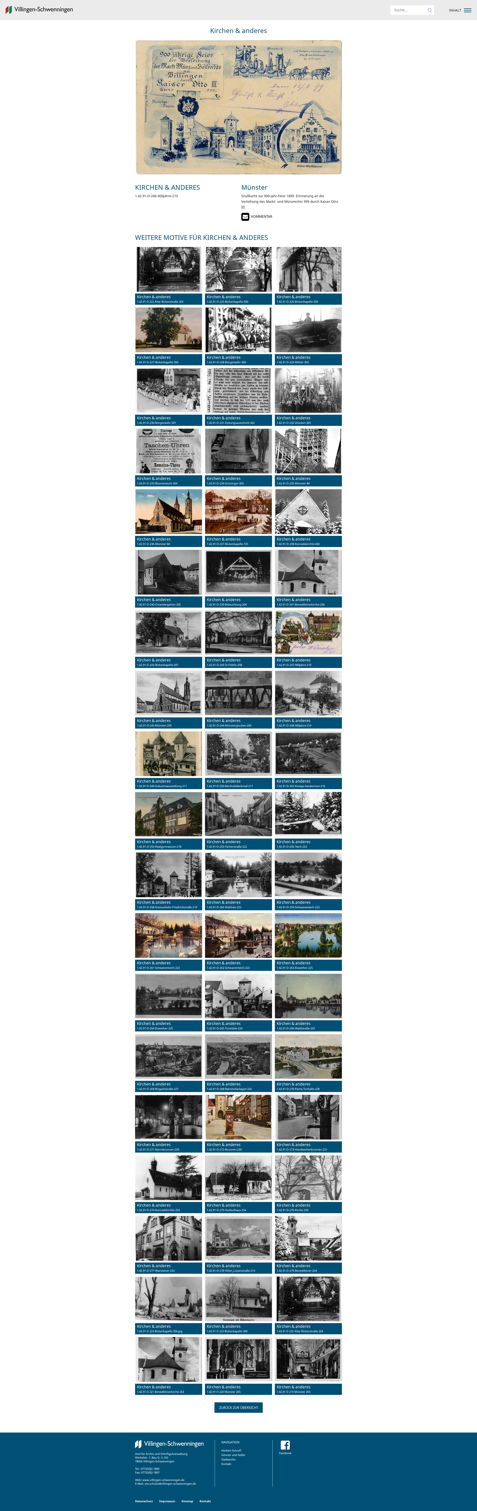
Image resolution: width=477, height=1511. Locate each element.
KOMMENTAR (261, 216)
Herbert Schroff (231, 1450)
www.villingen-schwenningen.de (163, 1480)
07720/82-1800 (150, 1469)
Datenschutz (144, 1501)
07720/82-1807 (150, 1472)
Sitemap (187, 1501)
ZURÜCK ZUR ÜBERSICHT (238, 1407)
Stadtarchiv (228, 1459)
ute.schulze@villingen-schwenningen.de (170, 1483)
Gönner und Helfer (233, 1455)
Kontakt (226, 1464)
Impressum (167, 1501)
